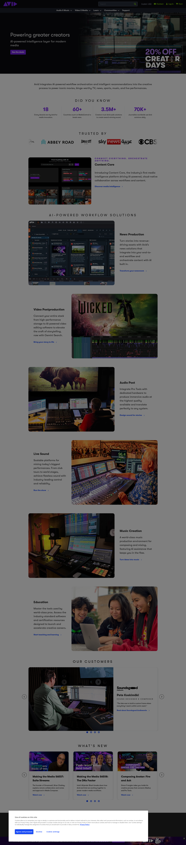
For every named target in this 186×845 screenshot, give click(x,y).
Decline (39, 832)
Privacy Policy (84, 825)
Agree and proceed (24, 832)
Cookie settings (53, 832)
